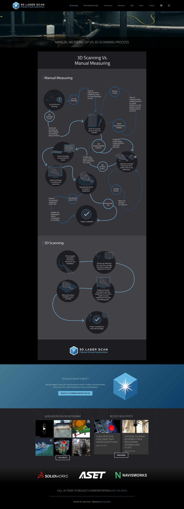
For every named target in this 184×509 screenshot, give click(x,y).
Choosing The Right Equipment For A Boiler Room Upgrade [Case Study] (134, 442)
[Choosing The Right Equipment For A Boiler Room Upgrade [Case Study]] (135, 426)
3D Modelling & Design (90, 5)
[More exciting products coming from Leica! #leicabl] (44, 428)
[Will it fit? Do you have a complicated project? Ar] (81, 428)
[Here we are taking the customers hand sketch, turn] (81, 447)
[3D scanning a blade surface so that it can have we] (62, 428)
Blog (132, 5)
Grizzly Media (106, 502)
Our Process (108, 5)
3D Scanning (74, 5)
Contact (152, 5)
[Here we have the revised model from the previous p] (62, 447)
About (141, 5)
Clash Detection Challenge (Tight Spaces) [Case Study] (106, 439)
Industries (121, 5)
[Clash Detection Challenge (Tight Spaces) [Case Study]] (107, 426)
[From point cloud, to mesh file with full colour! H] (44, 447)
